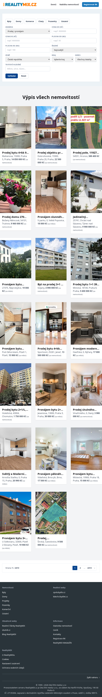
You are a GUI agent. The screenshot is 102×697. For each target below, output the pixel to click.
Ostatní (64, 21)
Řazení (55, 46)
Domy (18, 21)
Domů (53, 4)
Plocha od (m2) (59, 36)
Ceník (55, 630)
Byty (9, 21)
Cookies (5, 659)
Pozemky (52, 21)
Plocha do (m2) (12, 46)
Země (7, 55)
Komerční (6, 609)
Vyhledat (12, 76)
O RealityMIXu (8, 655)
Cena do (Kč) (11, 36)
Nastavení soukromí (11, 663)
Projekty (5, 601)
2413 (89, 568)
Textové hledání (13, 65)
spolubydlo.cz (59, 592)
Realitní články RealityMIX (13, 626)
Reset (23, 76)
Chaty (41, 21)
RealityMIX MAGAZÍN (62, 643)
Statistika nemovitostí (62, 626)
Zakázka (9, 27)
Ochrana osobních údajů (13, 667)
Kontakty (57, 634)
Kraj (54, 55)
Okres (78, 55)
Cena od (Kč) (57, 27)
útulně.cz (6, 630)
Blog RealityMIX (9, 634)
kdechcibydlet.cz (60, 596)
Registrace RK (59, 638)
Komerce (30, 21)
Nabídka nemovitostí (69, 4)
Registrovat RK (90, 4)
